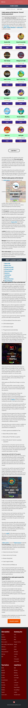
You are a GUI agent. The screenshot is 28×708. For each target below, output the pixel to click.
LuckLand (16, 682)
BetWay (16, 672)
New (15, 637)
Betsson (16, 670)
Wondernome (17, 694)
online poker (20, 27)
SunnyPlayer (17, 689)
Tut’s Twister (7, 60)
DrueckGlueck (4, 680)
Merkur (13, 399)
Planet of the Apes (9, 278)
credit (7, 533)
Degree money (17, 542)
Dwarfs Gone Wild (20, 42)
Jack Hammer (8, 275)
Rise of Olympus (8, 280)
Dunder (3, 677)
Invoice (3, 675)
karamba (3, 685)
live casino (6, 25)
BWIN (2, 667)
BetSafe (3, 672)
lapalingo (16, 675)
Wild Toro (7, 135)
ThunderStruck (21, 98)
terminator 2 (7, 98)
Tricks (15, 656)
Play (7, 47)
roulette (9, 27)
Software (3, 646)
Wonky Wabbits (21, 116)
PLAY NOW (16, 661)
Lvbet (15, 680)
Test (15, 634)
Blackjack (13, 27)
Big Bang (7, 116)
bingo (5, 27)
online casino (6, 180)
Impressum (3, 649)
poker (15, 646)
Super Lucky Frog (21, 79)
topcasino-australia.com (11, 9)
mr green (16, 685)
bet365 (3, 670)
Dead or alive (7, 79)
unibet (15, 692)
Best (15, 639)
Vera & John (4, 694)
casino (2, 634)
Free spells (16, 659)
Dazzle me (7, 273)
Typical (3, 692)
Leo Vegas (16, 677)
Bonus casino (6, 542)
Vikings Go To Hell (20, 60)
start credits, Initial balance (7, 644)
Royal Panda (16, 687)
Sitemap (3, 654)
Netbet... (3, 689)
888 (15, 667)
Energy (3, 682)
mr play (3, 687)
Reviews (3, 637)
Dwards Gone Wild (9, 267)
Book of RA (7, 42)
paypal (15, 644)
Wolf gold (20, 135)
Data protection (4, 651)
